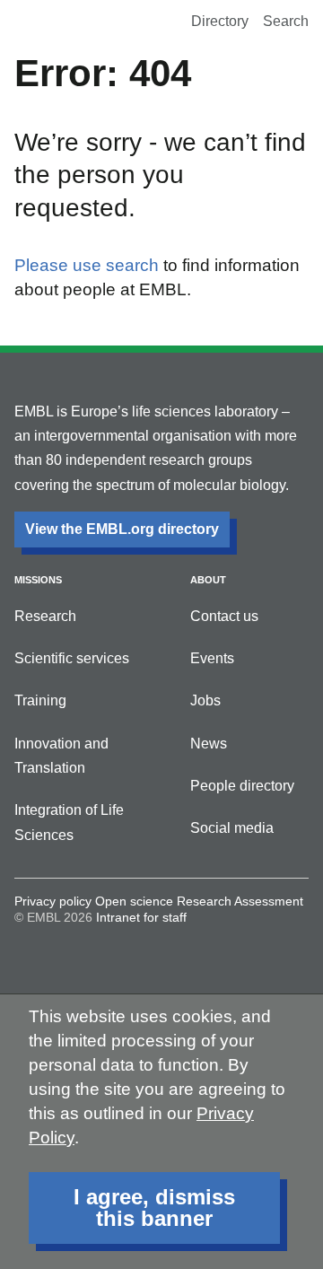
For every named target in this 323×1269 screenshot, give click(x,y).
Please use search (86, 265)
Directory (220, 21)
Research (45, 616)
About (208, 579)
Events (212, 658)
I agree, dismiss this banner (154, 1207)
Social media (232, 828)
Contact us (224, 616)
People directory (242, 785)
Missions (38, 579)
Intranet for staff (141, 917)
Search (286, 21)
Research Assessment (240, 901)
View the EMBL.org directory (122, 529)
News (208, 743)
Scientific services (71, 658)
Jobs (205, 700)
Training (40, 700)
